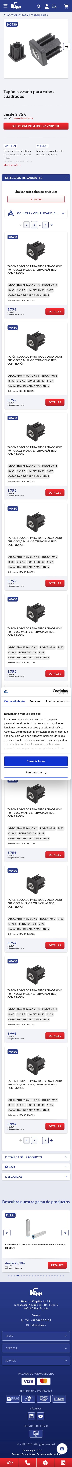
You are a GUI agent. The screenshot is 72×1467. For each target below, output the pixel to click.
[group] (36, 1241)
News (9, 1335)
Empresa (11, 1348)
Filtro (37, 199)
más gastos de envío (24, 118)
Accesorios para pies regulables (27, 15)
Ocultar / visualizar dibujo (38, 213)
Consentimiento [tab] (14, 701)
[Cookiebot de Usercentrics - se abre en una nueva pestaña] (52, 691)
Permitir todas (36, 760)
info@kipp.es (38, 1325)
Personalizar (34, 772)
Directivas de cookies (49, 1454)
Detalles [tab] (35, 701)
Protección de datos (23, 1454)
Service (10, 1360)
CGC (39, 1450)
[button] (66, 46)
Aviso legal (29, 1450)
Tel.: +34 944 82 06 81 (38, 1320)
